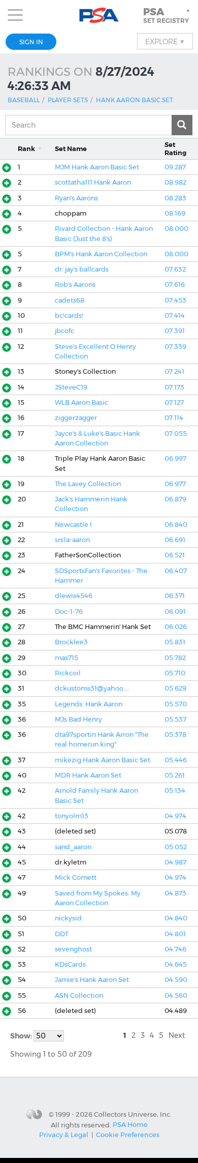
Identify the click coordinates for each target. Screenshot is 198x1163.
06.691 (174, 540)
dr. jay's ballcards (82, 269)
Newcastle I (73, 524)
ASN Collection (79, 995)
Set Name (71, 149)
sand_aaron (73, 847)
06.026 (175, 627)
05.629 (175, 688)
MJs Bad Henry (78, 719)
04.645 (175, 964)
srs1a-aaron (72, 540)
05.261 (174, 775)
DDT (62, 934)
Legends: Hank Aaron (88, 704)
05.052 (175, 847)
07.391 (174, 331)
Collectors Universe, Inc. (133, 1114)
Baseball (24, 100)
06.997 (175, 458)
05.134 (174, 790)
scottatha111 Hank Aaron (93, 182)
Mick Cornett (75, 877)
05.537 (175, 719)
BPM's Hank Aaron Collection (101, 254)
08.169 (174, 213)
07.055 (175, 433)
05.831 (174, 642)
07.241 (174, 371)
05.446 (175, 760)
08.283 (175, 198)
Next (177, 1035)
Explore (165, 41)
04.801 (175, 934)
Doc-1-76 (69, 611)
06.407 (175, 571)
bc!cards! (69, 315)
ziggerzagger (76, 418)
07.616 (174, 284)
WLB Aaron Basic (81, 402)
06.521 (174, 555)
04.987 (175, 862)
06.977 (175, 484)
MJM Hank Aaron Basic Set (97, 167)
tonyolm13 (71, 816)
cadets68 (69, 300)
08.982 (175, 182)
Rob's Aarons (75, 284)
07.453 (175, 300)
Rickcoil (68, 673)
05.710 (174, 673)
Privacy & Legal (63, 1134)
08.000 (176, 228)
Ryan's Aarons (76, 198)
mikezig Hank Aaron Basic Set (102, 760)
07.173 (174, 387)
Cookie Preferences (127, 1134)
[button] (167, 15)
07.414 (174, 315)
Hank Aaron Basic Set (134, 100)
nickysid (68, 918)
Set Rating (175, 148)
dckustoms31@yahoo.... (92, 688)
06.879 (175, 499)
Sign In (31, 42)
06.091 (175, 611)
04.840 (175, 918)
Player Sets (68, 100)
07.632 (175, 269)
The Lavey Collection (88, 484)
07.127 (174, 402)
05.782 (175, 658)
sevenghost (73, 949)
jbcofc (64, 331)
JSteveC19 (71, 387)
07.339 (175, 346)
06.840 (175, 524)
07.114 (173, 418)
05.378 (175, 734)
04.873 (175, 893)
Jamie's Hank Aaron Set (92, 979)
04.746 (175, 949)
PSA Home (130, 1124)
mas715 (66, 658)
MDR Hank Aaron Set (88, 775)
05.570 (175, 704)
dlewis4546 (73, 596)
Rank (26, 149)
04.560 (175, 995)
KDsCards (70, 964)
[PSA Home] (99, 15)
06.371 (174, 596)
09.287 (175, 167)
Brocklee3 (71, 642)
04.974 (175, 816)
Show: (22, 1035)
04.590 (175, 979)
